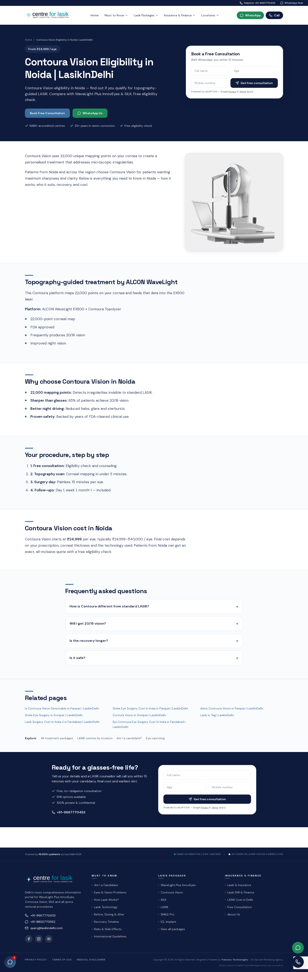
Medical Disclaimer (91, 959)
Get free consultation (257, 83)
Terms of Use (61, 959)
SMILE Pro (167, 914)
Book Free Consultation (47, 113)
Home (95, 15)
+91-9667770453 (71, 812)
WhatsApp (253, 15)
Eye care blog (155, 738)
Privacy (232, 91)
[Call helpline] (298, 962)
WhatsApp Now (294, 3)
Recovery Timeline (106, 922)
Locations (208, 15)
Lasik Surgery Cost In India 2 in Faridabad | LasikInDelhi (62, 722)
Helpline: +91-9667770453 (259, 3)
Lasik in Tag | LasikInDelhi (217, 715)
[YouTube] (49, 939)
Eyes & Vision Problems (110, 892)
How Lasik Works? (106, 900)
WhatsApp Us (92, 113)
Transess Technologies (234, 959)
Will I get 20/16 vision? (154, 623)
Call (277, 15)
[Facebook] (28, 939)
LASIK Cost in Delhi (240, 900)
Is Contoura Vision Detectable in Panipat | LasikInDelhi (62, 708)
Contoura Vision (172, 892)
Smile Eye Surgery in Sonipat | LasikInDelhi (54, 715)
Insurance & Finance (178, 15)
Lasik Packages (144, 15)
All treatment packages (57, 738)
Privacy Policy (36, 959)
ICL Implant (168, 922)
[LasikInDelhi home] (49, 15)
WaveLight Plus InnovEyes (178, 885)
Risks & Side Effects (108, 929)
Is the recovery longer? (154, 640)
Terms (242, 91)
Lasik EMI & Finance (240, 892)
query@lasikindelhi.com (46, 928)
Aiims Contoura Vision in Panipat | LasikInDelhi (231, 708)
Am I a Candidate (106, 885)
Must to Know (114, 15)
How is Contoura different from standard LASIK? (154, 606)
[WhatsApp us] (298, 948)
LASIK (164, 907)
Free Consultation (239, 907)
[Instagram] (39, 939)
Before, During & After (109, 914)
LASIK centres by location (95, 738)
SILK (163, 900)
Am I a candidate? (129, 738)
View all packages (173, 929)
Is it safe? (154, 658)
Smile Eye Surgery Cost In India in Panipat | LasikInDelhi (150, 708)
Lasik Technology (106, 907)
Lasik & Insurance (239, 885)
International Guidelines (110, 936)
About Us (233, 914)
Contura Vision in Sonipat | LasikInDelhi (139, 715)
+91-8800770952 (43, 922)
